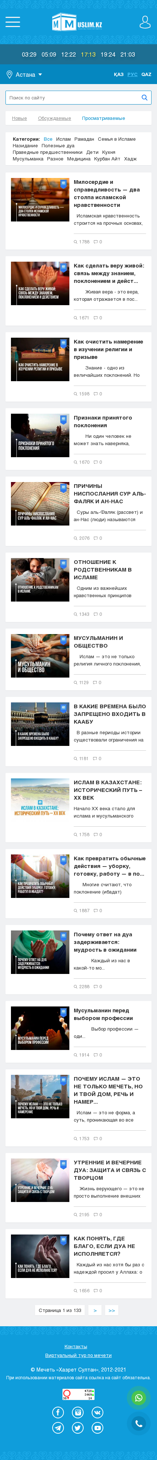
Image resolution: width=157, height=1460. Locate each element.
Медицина (79, 159)
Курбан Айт (107, 159)
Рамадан (84, 139)
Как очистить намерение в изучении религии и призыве (108, 349)
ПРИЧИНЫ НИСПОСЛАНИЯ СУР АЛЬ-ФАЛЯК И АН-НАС (110, 493)
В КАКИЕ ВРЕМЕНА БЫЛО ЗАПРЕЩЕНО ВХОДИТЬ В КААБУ (110, 714)
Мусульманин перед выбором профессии (103, 1014)
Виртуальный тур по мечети (78, 1355)
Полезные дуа (58, 145)
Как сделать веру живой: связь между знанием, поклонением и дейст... (109, 273)
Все (48, 139)
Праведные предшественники (48, 152)
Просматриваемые (103, 118)
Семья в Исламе (117, 139)
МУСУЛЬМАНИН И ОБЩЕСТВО (98, 641)
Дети (92, 152)
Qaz (146, 74)
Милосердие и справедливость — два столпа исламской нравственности (107, 193)
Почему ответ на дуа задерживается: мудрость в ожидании (105, 942)
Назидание (25, 145)
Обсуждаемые (54, 118)
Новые (19, 118)
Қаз (119, 74)
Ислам (63, 139)
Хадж (130, 159)
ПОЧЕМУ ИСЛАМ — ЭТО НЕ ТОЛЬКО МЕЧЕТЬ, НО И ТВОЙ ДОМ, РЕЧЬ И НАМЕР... (108, 1090)
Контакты (76, 1346)
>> (111, 1310)
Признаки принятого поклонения (103, 421)
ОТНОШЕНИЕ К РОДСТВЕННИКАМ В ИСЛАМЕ (103, 569)
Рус (132, 74)
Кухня (108, 152)
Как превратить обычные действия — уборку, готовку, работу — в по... (110, 866)
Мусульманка (28, 159)
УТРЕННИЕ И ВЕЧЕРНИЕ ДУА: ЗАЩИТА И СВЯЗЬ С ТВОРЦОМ (110, 1170)
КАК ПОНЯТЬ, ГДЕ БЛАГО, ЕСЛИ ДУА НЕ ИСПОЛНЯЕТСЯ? (104, 1246)
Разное (55, 159)
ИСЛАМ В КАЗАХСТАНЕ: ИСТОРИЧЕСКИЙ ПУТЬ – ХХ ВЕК (108, 790)
